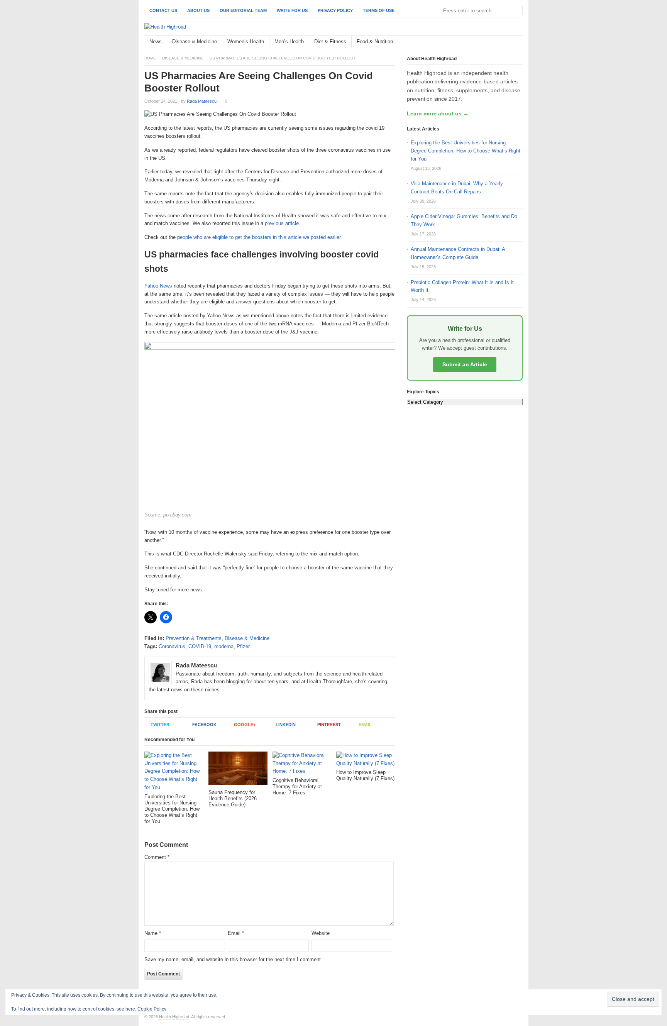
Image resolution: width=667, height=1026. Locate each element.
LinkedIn (286, 724)
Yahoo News (158, 286)
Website (320, 933)
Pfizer (243, 646)
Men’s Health (289, 41)
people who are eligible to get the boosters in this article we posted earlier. (260, 237)
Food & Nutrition (375, 41)
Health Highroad (174, 1016)
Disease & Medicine (194, 41)
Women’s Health (245, 41)
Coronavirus (172, 646)
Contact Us (163, 10)
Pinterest (329, 724)
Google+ (245, 724)
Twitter (160, 724)
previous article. (283, 223)
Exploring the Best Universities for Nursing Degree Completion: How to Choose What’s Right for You (465, 151)
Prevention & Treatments (194, 638)
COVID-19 (199, 646)
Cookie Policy (151, 1009)
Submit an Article (464, 364)
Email (365, 724)
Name (152, 933)
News (155, 41)
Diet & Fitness (330, 41)
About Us (198, 10)
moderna (224, 646)
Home (150, 58)
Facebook (204, 724)
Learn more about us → (438, 113)
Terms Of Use (378, 10)
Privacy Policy (335, 10)
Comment (156, 857)
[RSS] (518, 42)
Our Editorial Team (243, 10)
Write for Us (292, 10)
